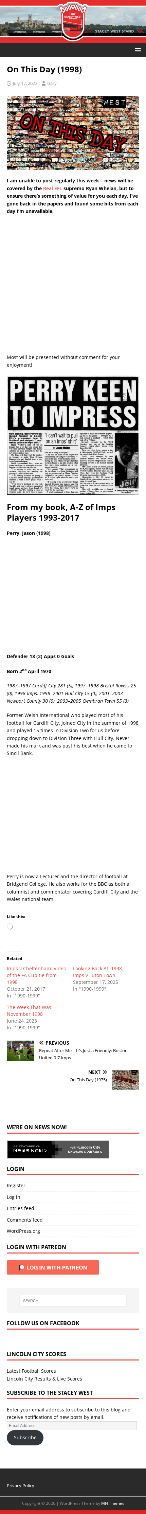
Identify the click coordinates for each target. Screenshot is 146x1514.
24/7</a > (94, 1152)
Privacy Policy (20, 1485)
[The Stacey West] (73, 39)
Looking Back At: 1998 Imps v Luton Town (97, 971)
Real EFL (52, 188)
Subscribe (25, 1437)
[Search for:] (73, 1300)
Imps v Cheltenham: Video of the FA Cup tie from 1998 (36, 975)
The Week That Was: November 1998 (30, 1010)
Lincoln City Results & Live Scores (44, 1378)
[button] (136, 50)
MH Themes (112, 1503)
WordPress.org (23, 1231)
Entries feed (20, 1208)
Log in (13, 1197)
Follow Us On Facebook (43, 1323)
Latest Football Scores (31, 1371)
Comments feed (25, 1219)
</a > (74, 1147)
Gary (52, 83)
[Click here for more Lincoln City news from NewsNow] (34, 1149)
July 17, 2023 (25, 83)
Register (16, 1185)
